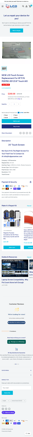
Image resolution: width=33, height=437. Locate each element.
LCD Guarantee (6, 88)
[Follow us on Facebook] (3, 409)
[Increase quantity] (18, 104)
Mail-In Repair (17, 30)
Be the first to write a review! (16, 322)
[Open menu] (2, 6)
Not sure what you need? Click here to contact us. (16, 1)
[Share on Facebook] (20, 133)
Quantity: (4, 104)
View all (29, 205)
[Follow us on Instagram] (6, 409)
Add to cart (16, 121)
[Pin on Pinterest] (24, 133)
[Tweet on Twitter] (27, 133)
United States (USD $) (17, 400)
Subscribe (7, 393)
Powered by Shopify (6, 431)
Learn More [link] (26, 112)
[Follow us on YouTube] (9, 409)
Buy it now (16, 126)
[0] (30, 6)
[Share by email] (30, 133)
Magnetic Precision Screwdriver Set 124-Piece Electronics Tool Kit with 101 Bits (11, 235)
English (4, 400)
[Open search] (23, 6)
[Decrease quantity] (10, 104)
